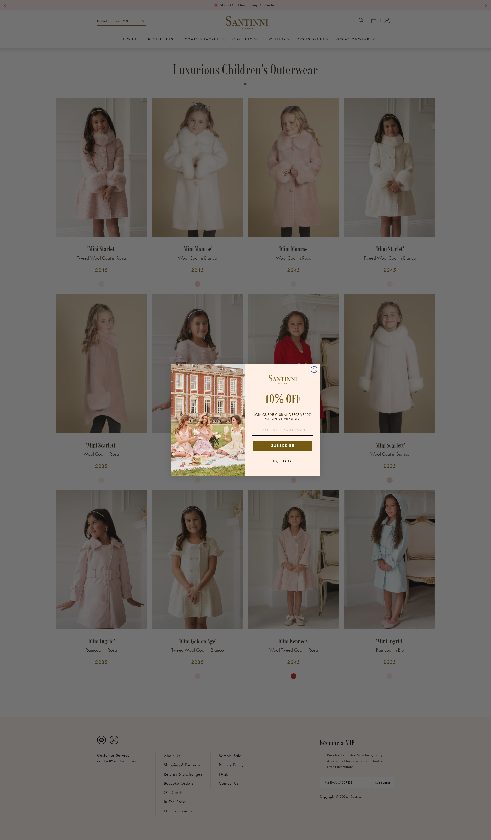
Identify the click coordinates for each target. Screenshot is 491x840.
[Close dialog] (314, 369)
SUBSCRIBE (282, 445)
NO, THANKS (283, 461)
